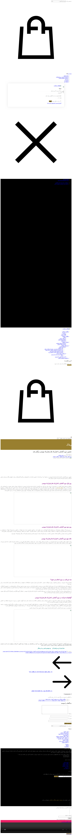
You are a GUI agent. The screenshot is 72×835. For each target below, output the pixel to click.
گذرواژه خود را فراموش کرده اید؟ (54, 103)
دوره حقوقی (18, 651)
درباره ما (67, 79)
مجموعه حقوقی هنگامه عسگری (56, 800)
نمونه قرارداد (41, 652)
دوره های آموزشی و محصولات (62, 77)
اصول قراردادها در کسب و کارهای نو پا (55, 352)
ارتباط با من (66, 768)
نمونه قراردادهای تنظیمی (61, 343)
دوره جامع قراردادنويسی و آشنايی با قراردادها (54, 350)
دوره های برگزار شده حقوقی (65, 456)
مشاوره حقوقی (65, 766)
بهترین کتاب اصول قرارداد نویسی (49, 651)
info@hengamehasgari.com (63, 180)
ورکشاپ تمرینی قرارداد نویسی (57, 354)
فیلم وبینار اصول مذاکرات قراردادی (56, 351)
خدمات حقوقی (65, 342)
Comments (66, 746)
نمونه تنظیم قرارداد (48, 652)
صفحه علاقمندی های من (66, 821)
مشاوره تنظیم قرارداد (12, 651)
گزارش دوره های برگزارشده (60, 356)
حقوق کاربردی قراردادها (64, 734)
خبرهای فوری (66, 735)
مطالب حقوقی (65, 336)
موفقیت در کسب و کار (64, 741)
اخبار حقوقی (63, 340)
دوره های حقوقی (65, 345)
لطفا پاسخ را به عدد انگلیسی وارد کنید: (53, 95)
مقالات (64, 337)
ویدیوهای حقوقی (62, 338)
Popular (67, 744)
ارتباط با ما (66, 81)
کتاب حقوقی (60, 347)
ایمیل (69, 718)
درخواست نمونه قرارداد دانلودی (62, 182)
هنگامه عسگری (65, 331)
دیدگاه (69, 713)
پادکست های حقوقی (62, 339)
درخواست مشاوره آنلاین (64, 78)
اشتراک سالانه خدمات (61, 344)
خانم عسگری (61, 455)
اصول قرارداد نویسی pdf (61, 651)
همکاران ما (64, 334)
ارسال (69, 818)
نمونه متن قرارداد (35, 652)
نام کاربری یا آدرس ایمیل (56, 91)
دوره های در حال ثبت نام (61, 353)
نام (70, 716)
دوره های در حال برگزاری (63, 738)
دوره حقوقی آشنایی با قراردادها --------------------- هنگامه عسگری (52, 700)
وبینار (62, 355)
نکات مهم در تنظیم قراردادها (58, 652)
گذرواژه (59, 92)
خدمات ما (67, 80)
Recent (67, 745)
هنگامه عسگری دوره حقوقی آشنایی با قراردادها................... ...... (52, 699)
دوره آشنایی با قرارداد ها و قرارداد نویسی (29, 651)
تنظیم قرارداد (60, 487)
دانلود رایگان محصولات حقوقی (62, 736)
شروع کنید (69, 365)
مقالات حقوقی (56, 456)
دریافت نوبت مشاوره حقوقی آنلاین (61, 183)
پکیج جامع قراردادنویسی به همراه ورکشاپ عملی (53, 349)
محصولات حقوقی (62, 346)
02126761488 (66, 179)
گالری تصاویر (63, 335)
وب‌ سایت (69, 721)
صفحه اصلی (66, 75)
